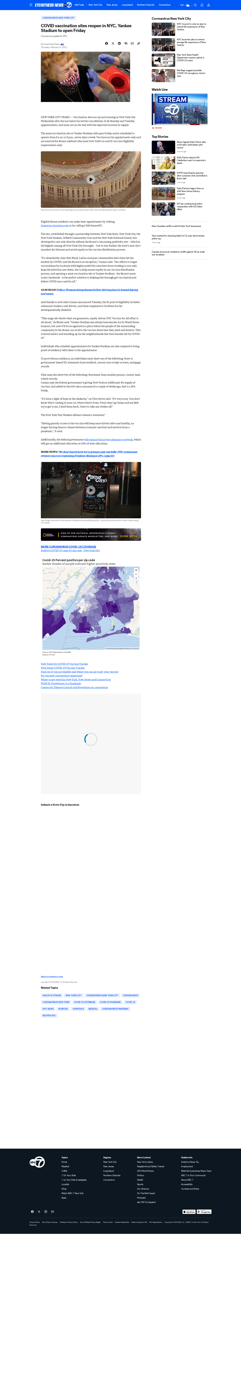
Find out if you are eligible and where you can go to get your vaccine (79, 671)
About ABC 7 (187, 1180)
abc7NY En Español (146, 1202)
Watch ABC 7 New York (73, 1193)
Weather (65, 1166)
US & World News (145, 1171)
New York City (95, 4)
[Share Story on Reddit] (119, 43)
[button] (31, 5)
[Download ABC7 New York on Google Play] (204, 1212)
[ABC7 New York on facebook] (32, 1212)
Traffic (64, 1171)
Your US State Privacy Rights (90, 1222)
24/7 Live (79, 4)
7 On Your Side (69, 1175)
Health (140, 1180)
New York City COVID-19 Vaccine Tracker (64, 664)
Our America (143, 1189)
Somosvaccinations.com (55, 225)
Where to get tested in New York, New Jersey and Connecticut (76, 679)
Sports (140, 1184)
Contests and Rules (190, 1189)
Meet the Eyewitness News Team (196, 1171)
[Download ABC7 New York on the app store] (189, 1212)
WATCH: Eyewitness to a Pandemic (61, 683)
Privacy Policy (35, 1222)
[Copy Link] (138, 43)
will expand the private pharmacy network (108, 439)
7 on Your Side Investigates (74, 1180)
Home (64, 1162)
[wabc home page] (37, 1162)
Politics (140, 1175)
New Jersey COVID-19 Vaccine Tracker (63, 667)
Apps (64, 1198)
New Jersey (112, 4)
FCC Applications (155, 1222)
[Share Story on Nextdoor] (125, 43)
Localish (65, 1184)
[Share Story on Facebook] (106, 43)
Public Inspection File (139, 1222)
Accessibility (187, 1184)
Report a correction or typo (52, 976)
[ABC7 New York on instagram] (46, 1212)
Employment (187, 1166)
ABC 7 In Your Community (193, 1175)
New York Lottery (145, 1162)
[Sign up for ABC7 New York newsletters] (52, 1212)
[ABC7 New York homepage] (53, 5)
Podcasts (141, 1198)
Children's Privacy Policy (69, 1222)
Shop (64, 1189)
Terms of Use (108, 1222)
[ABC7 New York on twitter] (39, 1212)
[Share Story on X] (113, 43)
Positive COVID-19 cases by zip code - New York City (70, 550)
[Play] (180, 109)
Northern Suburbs (145, 4)
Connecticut (164, 4)
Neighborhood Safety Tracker (150, 1166)
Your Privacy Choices (49, 1222)
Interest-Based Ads (122, 1222)
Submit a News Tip (190, 1162)
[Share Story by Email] (132, 43)
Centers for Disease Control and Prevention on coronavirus (74, 687)
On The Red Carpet (146, 1193)
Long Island (127, 4)
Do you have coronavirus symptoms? (62, 675)
